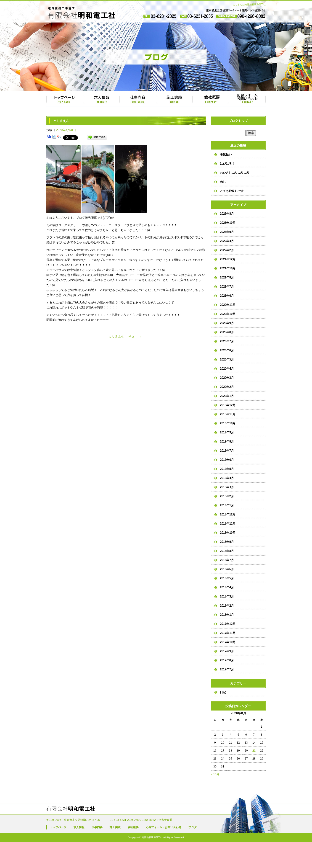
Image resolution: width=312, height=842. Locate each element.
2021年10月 (227, 268)
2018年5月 (227, 578)
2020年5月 (227, 359)
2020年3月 (227, 377)
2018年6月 (227, 569)
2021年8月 (227, 277)
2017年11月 (227, 633)
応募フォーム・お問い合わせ (247, 99)
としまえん (114, 336)
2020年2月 (227, 387)
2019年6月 (227, 459)
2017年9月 (227, 651)
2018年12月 (227, 514)
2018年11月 (227, 523)
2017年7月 (227, 669)
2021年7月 (227, 286)
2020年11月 (227, 304)
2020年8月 (227, 332)
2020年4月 (227, 368)
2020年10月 (227, 314)
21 (254, 750)
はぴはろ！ (227, 163)
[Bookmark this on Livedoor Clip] (54, 137)
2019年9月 (227, 432)
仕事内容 (137, 99)
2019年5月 (227, 469)
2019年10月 (227, 423)
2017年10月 (227, 642)
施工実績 (174, 99)
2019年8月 (227, 441)
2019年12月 (227, 405)
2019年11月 (227, 414)
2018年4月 (227, 587)
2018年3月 (227, 596)
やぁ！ (135, 336)
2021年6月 (227, 295)
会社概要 (211, 99)
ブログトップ (238, 121)
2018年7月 (227, 560)
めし (223, 181)
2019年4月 (227, 478)
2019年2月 (227, 496)
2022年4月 (227, 241)
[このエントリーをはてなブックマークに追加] (49, 137)
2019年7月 (227, 450)
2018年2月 (227, 605)
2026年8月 (227, 213)
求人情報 (101, 99)
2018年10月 (227, 532)
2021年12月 (227, 259)
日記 (223, 692)
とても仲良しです (232, 191)
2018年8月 (227, 551)
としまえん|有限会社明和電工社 (249, 4)
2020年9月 (227, 323)
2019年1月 (227, 505)
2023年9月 (227, 232)
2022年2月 (227, 250)
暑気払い (226, 154)
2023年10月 (227, 222)
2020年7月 (227, 341)
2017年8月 (227, 660)
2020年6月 (227, 350)
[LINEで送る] (97, 137)
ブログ (192, 827)
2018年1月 (227, 614)
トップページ (64, 99)
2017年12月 (227, 624)
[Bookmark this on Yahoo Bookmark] (59, 137)
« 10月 (215, 774)
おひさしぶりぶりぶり (235, 172)
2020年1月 (227, 396)
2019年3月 (227, 487)
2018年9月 (227, 541)
